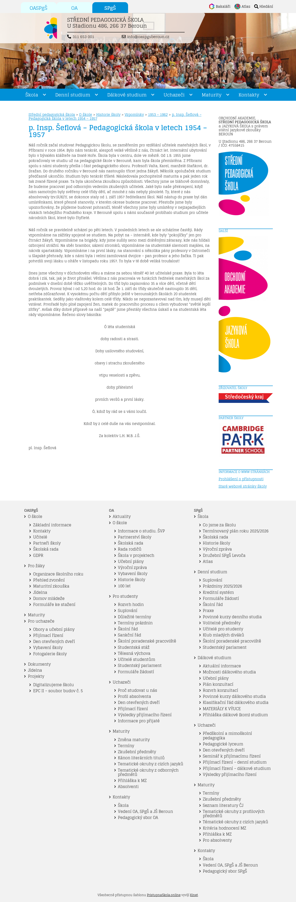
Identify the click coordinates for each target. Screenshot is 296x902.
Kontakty (249, 95)
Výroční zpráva (132, 567)
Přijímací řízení (48, 635)
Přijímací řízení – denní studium (235, 762)
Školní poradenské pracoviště (147, 641)
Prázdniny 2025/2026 (222, 586)
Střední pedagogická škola (52, 115)
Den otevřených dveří (54, 641)
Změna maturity (134, 739)
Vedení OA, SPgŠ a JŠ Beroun (145, 811)
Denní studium (72, 95)
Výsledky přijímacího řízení (145, 714)
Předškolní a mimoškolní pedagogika (227, 735)
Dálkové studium (126, 95)
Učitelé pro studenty (223, 629)
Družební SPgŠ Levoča (224, 555)
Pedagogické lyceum (223, 744)
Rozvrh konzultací (220, 690)
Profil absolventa (134, 696)
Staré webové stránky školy (243, 486)
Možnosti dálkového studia (229, 672)
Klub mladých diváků (223, 635)
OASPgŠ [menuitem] (38, 8)
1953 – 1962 (158, 115)
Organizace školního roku (58, 574)
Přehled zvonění (49, 580)
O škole (85, 115)
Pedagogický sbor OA (138, 817)
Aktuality (122, 516)
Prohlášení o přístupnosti (241, 479)
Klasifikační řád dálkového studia (235, 702)
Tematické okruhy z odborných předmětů (148, 772)
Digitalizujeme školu (53, 684)
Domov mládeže (49, 598)
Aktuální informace (222, 666)
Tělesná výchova (134, 653)
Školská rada (46, 549)
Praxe (208, 610)
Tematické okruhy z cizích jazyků (150, 764)
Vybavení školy (48, 647)
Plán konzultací (218, 684)
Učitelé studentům (136, 659)
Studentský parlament (140, 665)
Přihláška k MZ (132, 780)
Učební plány (131, 561)
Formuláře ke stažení (54, 604)
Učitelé (40, 537)
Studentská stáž (134, 647)
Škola (31, 95)
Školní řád (128, 629)
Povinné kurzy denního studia (232, 617)
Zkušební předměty (137, 751)
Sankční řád (129, 635)
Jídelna (40, 592)
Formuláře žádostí (136, 671)
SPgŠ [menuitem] (110, 8)
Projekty (36, 676)
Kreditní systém (218, 592)
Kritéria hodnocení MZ (224, 828)
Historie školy (108, 115)
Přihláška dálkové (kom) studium (235, 714)
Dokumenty (39, 664)
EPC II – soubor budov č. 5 (58, 690)
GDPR (38, 555)
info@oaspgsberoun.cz (148, 37)
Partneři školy (47, 543)
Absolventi (128, 786)
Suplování (127, 610)
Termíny (126, 745)
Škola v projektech (136, 555)
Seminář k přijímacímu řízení (232, 756)
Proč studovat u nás (137, 690)
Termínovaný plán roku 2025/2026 (235, 531)
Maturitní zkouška (51, 586)
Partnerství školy (134, 537)
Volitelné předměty (222, 623)
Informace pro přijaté (139, 721)
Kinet (194, 895)
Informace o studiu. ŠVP (141, 531)
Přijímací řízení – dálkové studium (237, 768)
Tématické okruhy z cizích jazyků (235, 822)
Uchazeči (174, 95)
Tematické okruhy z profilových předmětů (234, 813)
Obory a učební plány (54, 629)
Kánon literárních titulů (141, 758)
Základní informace (52, 525)
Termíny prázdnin (135, 623)
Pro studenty (125, 596)
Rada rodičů (129, 549)
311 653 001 (83, 37)
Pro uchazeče (41, 621)
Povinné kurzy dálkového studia (234, 696)
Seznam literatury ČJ (223, 805)
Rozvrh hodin (131, 604)
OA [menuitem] (74, 8)
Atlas (208, 561)
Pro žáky (36, 565)
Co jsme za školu (219, 525)
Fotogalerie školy (50, 653)
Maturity (211, 95)
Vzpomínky (134, 115)
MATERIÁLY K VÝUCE (222, 708)
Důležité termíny (134, 617)
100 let (124, 586)
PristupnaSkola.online (164, 895)
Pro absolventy (217, 840)
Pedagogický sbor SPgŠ (225, 871)
